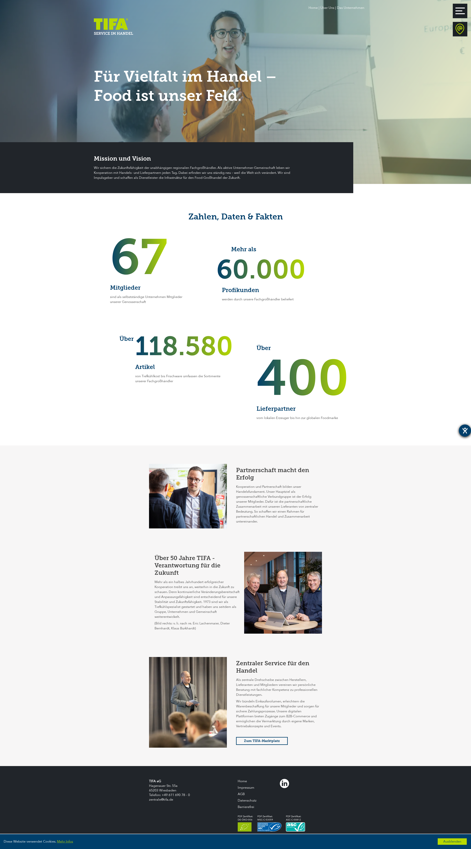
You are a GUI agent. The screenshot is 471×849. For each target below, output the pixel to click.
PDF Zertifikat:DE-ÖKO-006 (245, 818)
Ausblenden (452, 841)
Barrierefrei (246, 807)
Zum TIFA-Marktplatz (262, 741)
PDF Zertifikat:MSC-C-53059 (265, 818)
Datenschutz (247, 800)
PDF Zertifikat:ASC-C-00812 (293, 818)
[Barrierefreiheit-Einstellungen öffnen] (465, 430)
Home (313, 8)
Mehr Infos (65, 841)
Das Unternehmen (350, 8)
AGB (241, 794)
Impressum (246, 787)
